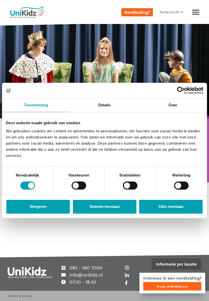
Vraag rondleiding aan (172, 286)
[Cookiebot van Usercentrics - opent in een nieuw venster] (181, 90)
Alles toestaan (171, 207)
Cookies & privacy (20, 296)
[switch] (79, 185)
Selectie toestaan (104, 207)
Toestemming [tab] (36, 105)
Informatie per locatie (176, 264)
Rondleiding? (137, 12)
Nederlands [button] (169, 11)
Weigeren (38, 207)
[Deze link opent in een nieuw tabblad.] (126, 283)
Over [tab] (172, 105)
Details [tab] (104, 105)
